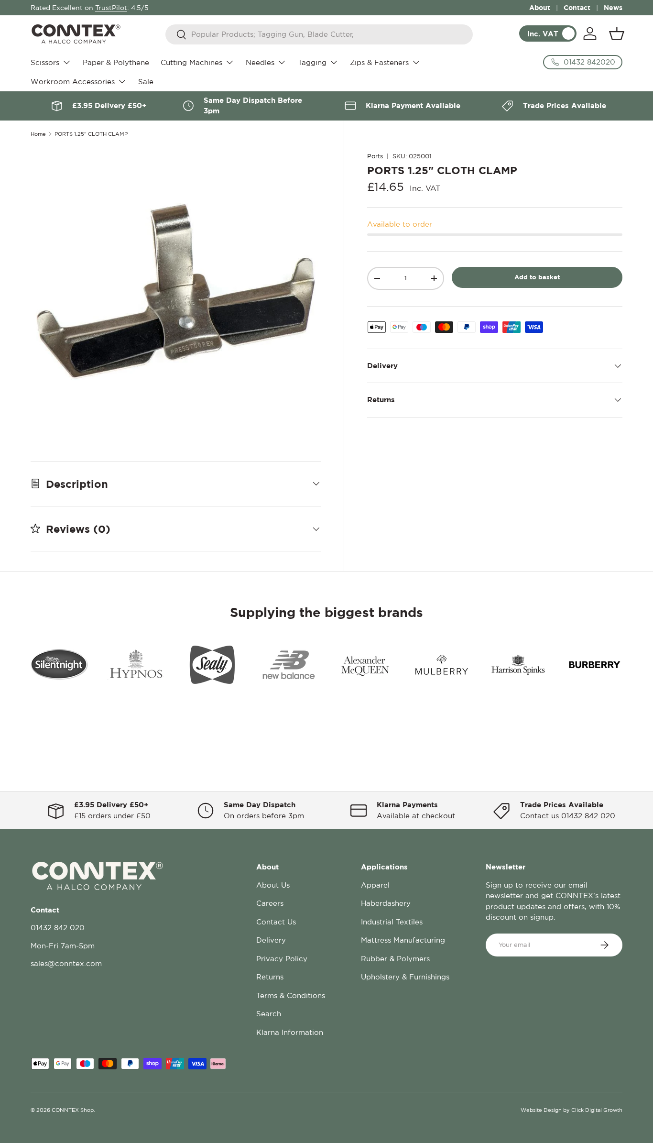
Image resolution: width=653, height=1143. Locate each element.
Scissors (45, 62)
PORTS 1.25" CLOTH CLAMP (91, 134)
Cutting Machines (191, 62)
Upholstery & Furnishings (405, 977)
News (613, 7)
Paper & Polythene (116, 62)
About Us (273, 885)
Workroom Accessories (73, 81)
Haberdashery (386, 903)
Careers (269, 903)
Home (38, 134)
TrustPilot (111, 7)
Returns (269, 977)
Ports (375, 156)
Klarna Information (289, 1032)
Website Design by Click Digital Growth (571, 1110)
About (539, 7)
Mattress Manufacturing (403, 940)
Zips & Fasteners (379, 62)
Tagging (312, 62)
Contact (577, 7)
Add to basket (537, 277)
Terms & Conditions (290, 995)
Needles (260, 62)
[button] (616, 33)
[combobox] (319, 34)
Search (268, 1014)
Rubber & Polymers (395, 959)
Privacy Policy (281, 959)
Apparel (375, 885)
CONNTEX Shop (73, 1110)
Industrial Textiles (392, 922)
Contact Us (276, 922)
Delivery (271, 940)
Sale (145, 81)
